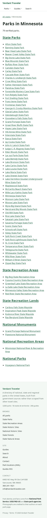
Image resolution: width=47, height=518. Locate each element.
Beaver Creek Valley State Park (20, 54)
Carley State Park (13, 71)
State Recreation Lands (21, 300)
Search (28, 8)
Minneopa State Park (15, 195)
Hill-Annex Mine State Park (18, 131)
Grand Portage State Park (18, 121)
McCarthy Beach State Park (18, 189)
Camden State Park (14, 67)
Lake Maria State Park (16, 172)
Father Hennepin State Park (19, 84)
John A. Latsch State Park (17, 145)
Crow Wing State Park (16, 81)
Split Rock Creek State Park (18, 236)
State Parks (11, 37)
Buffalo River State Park (16, 64)
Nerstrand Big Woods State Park (21, 209)
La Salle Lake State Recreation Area (22, 287)
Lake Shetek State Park (16, 175)
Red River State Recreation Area (20, 293)
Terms (11, 513)
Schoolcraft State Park (16, 229)
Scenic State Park (13, 226)
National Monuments (19, 324)
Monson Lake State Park (17, 199)
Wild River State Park (15, 256)
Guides (17, 8)
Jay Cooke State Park (15, 142)
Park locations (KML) (11, 465)
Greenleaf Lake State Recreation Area (23, 283)
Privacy (5, 513)
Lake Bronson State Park (17, 162)
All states (7, 17)
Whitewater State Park (16, 253)
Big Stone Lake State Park (17, 57)
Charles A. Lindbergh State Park (20, 77)
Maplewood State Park (16, 185)
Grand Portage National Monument (22, 331)
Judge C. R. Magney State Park (20, 148)
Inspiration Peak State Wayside (20, 310)
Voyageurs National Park (17, 365)
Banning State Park (14, 47)
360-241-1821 (8, 485)
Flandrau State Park (15, 88)
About (5, 457)
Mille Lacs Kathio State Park (18, 192)
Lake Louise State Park (16, 168)
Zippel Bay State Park (15, 263)
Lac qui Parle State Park (16, 155)
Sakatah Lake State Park (17, 219)
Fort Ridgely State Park (16, 94)
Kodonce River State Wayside (19, 314)
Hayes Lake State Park (16, 128)
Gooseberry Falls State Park (19, 118)
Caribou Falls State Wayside (18, 307)
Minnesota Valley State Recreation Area (24, 290)
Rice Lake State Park (15, 216)
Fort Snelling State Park (16, 98)
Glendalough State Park (17, 115)
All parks (6, 415)
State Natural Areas (11, 439)
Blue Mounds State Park (17, 61)
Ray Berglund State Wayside (19, 317)
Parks (6, 8)
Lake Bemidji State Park (16, 158)
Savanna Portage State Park (19, 222)
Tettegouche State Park (16, 249)
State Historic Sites (11, 427)
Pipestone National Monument (20, 334)
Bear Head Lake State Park (18, 51)
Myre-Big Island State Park (18, 206)
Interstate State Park (15, 135)
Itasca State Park (13, 138)
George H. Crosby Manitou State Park (23, 108)
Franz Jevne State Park (16, 101)
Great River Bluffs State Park (19, 125)
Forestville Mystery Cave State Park (22, 91)
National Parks (14, 358)
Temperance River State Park (19, 246)
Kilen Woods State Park (16, 152)
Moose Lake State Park (16, 202)
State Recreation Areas (20, 270)
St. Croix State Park (14, 242)
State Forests (8, 435)
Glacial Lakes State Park (17, 111)
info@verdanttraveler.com (14, 489)
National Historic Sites (12, 431)
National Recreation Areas (23, 341)
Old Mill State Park (14, 212)
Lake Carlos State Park (16, 165)
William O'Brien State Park (18, 259)
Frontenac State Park (15, 104)
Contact (6, 461)
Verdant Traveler (12, 3)
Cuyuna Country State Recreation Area (24, 280)
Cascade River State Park (17, 74)
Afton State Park (13, 44)
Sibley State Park (13, 232)
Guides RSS (8, 469)
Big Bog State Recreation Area (20, 276)
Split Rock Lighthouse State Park (21, 239)
